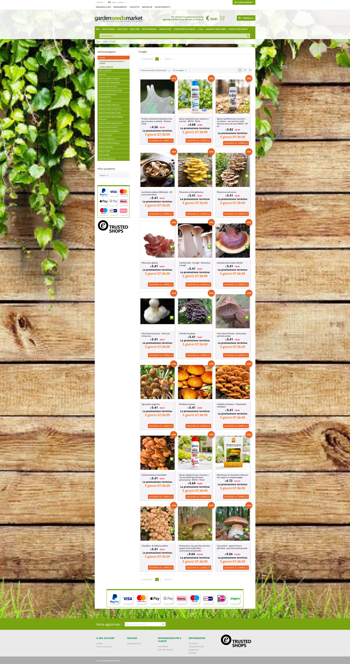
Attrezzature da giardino (184, 29)
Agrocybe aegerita (151, 404)
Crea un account (103, 646)
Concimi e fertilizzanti (238, 29)
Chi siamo (193, 643)
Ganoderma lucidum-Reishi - (230, 262)
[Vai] (163, 624)
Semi (98, 29)
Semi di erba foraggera (109, 82)
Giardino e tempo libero (216, 29)
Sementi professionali (109, 143)
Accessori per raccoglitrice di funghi (112, 62)
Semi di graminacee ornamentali (107, 95)
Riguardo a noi (103, 7)
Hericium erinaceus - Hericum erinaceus (156, 334)
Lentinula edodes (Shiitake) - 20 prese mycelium (157, 193)
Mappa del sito (134, 643)
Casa (98, 41)
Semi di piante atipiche (109, 105)
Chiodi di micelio (106, 67)
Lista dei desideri (166, 649)
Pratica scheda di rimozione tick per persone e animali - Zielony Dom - (157, 121)
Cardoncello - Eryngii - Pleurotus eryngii (194, 263)
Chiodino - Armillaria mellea (155, 545)
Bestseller (147, 7)
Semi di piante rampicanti (110, 123)
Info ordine (163, 646)
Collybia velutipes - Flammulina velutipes (231, 405)
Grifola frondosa (187, 333)
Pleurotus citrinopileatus (191, 192)
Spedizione (194, 649)
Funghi (102, 57)
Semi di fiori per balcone (110, 90)
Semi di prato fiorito (108, 127)
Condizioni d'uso (196, 646)
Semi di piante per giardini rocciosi (111, 118)
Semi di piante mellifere (110, 113)
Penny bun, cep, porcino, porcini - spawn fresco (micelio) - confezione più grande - (195, 548)
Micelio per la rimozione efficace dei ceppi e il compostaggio (232, 476)
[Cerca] (248, 36)
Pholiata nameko (187, 404)
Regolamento (120, 7)
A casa (200, 29)
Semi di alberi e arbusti (109, 78)
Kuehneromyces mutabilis (154, 475)
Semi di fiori (122, 29)
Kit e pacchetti (105, 135)
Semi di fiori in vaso (108, 86)
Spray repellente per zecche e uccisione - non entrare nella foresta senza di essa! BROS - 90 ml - (232, 122)
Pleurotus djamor (150, 262)
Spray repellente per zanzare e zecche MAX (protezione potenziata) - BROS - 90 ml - (194, 477)
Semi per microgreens (109, 131)
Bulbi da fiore (165, 29)
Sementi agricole (107, 139)
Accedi (99, 643)
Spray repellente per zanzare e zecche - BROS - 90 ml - (194, 119)
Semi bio (102, 74)
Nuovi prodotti (162, 7)
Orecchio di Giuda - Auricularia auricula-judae (231, 334)
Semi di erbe (134, 29)
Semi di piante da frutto (110, 109)
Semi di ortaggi (108, 29)
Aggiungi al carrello (161, 140)
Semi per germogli (149, 29)
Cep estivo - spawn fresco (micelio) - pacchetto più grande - (232, 548)
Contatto (134, 7)
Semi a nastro (105, 70)
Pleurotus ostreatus (226, 192)
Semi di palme (105, 101)
